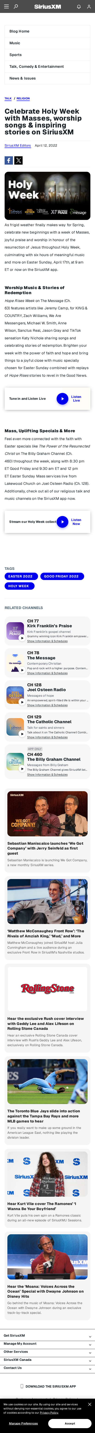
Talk (8, 98)
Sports (15, 54)
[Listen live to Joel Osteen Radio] (15, 695)
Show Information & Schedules (47, 641)
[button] (9, 160)
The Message (41, 657)
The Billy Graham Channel (53, 759)
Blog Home (19, 31)
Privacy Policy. (49, 1413)
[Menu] (6, 6)
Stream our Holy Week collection (35, 522)
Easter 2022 (20, 576)
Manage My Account (20, 1343)
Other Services (16, 1352)
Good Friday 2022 (61, 576)
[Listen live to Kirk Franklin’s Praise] (15, 631)
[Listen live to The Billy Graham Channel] (15, 761)
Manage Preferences (23, 1423)
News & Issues (22, 78)
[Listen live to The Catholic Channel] (15, 727)
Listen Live (76, 399)
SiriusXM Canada (18, 1360)
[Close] (90, 1404)
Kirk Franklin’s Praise (49, 625)
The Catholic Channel (49, 721)
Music (14, 43)
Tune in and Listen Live (27, 399)
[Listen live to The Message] (15, 663)
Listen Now (76, 522)
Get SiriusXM (14, 1335)
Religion (23, 98)
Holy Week (18, 586)
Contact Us (13, 1368)
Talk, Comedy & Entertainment (36, 66)
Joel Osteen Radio (46, 689)
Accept (70, 1423)
